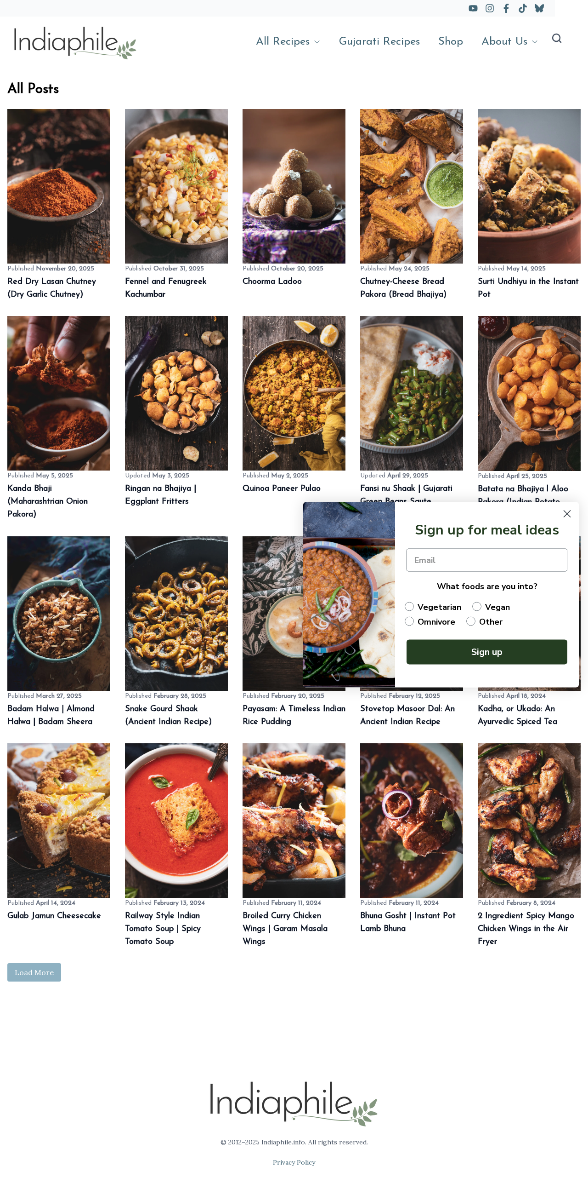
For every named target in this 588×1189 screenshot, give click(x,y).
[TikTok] (522, 8)
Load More (34, 972)
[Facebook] (506, 8)
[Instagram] (489, 8)
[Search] (557, 38)
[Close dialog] (567, 513)
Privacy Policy (294, 1162)
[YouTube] (473, 8)
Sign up (487, 651)
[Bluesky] (539, 8)
